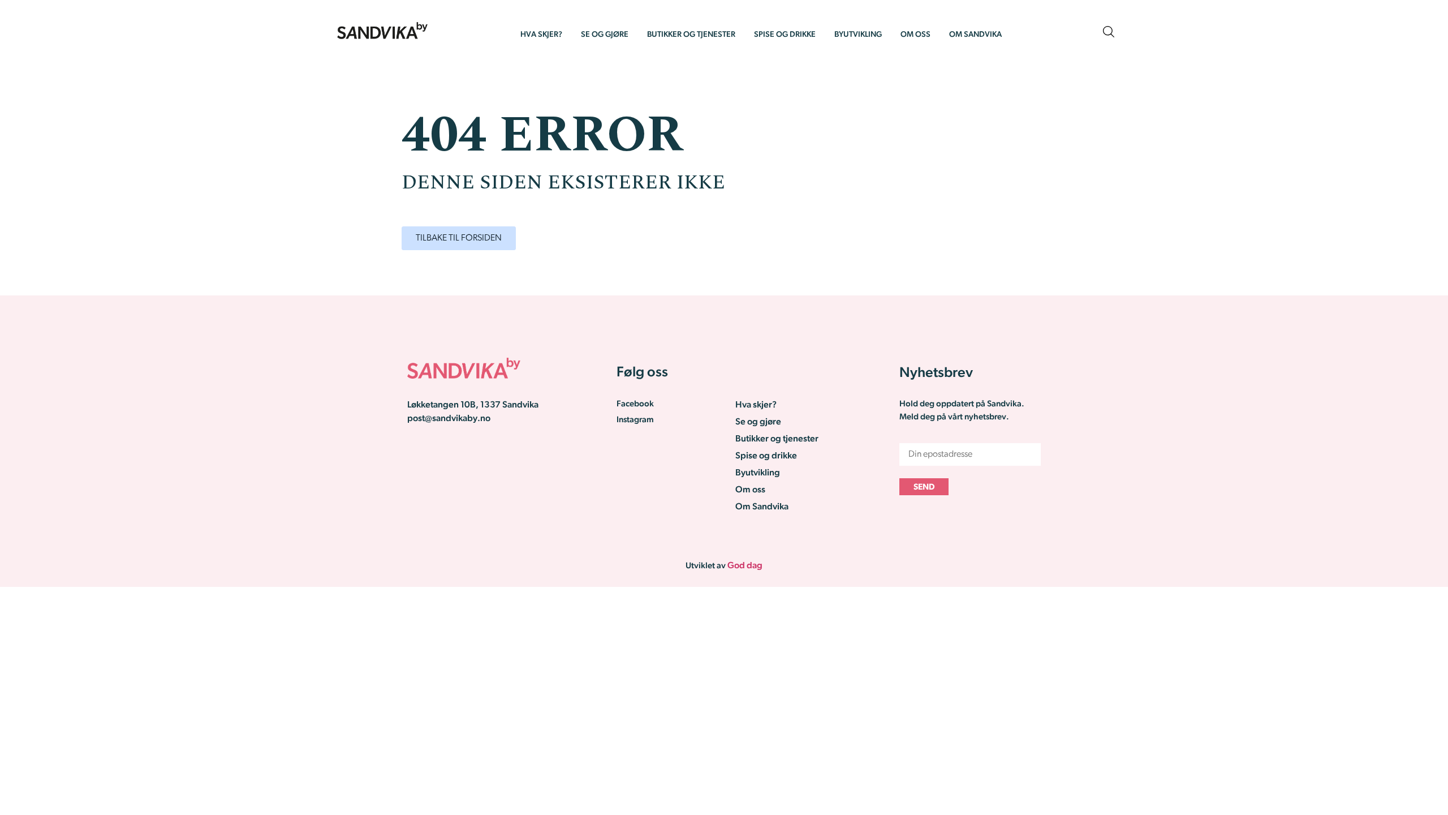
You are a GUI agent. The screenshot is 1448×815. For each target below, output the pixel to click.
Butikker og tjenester (691, 35)
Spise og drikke (785, 35)
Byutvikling (858, 35)
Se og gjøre (604, 35)
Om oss (915, 35)
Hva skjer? (541, 35)
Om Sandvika (975, 35)
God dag (744, 565)
